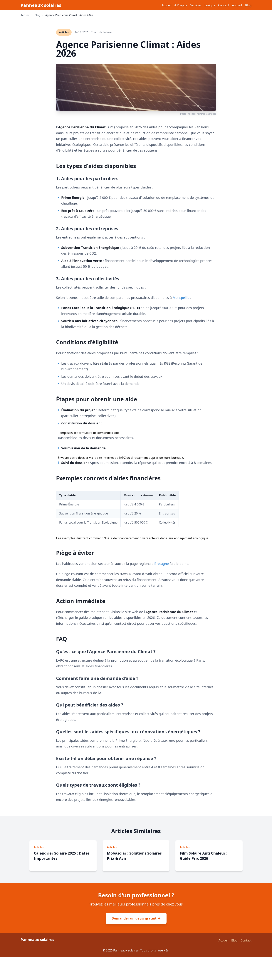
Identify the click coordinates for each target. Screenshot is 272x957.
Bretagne (161, 563)
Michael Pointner (196, 113)
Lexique (209, 5)
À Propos (180, 5)
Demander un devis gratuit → (136, 918)
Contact (223, 5)
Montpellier (181, 297)
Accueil (166, 5)
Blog (248, 5)
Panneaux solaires (41, 5)
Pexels (212, 113)
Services (196, 5)
